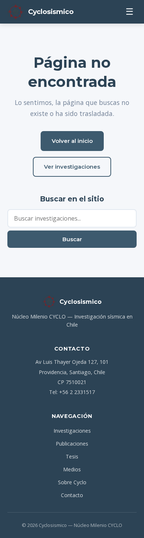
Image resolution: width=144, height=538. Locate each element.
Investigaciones (72, 430)
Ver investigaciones (72, 166)
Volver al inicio (72, 140)
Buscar (72, 239)
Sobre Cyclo (72, 482)
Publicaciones (72, 443)
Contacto (72, 495)
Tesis (72, 456)
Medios (72, 469)
